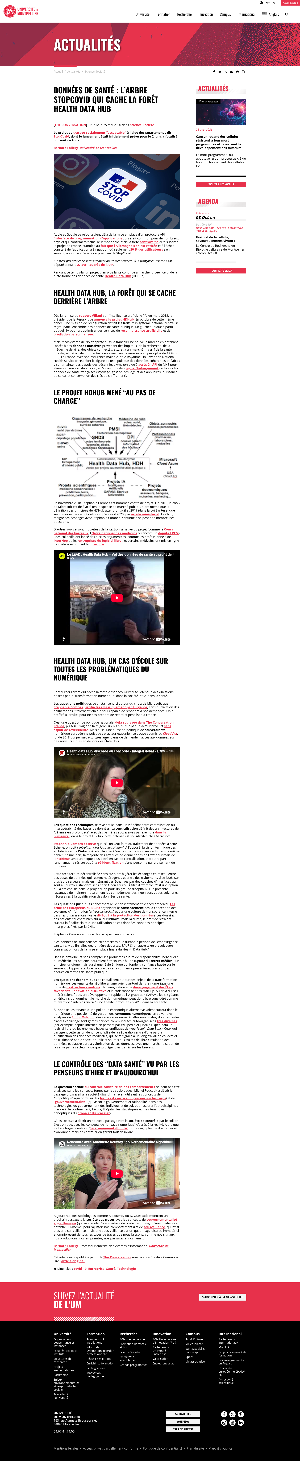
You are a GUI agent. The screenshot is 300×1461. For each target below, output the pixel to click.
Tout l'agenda (221, 271)
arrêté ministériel (145, 514)
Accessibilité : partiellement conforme (110, 1448)
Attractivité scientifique (127, 1358)
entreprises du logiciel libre (100, 540)
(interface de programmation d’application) (88, 238)
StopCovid (61, 136)
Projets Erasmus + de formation (232, 1353)
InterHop (61, 540)
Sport (189, 1357)
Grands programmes (133, 1365)
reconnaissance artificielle (141, 330)
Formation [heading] (96, 1334)
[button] (232, 72)
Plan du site (195, 1448)
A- (275, 2)
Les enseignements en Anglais (231, 1361)
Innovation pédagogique (95, 1374)
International (246, 14)
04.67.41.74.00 (64, 1431)
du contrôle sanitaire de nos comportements (120, 1087)
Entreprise (96, 1269)
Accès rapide (290, 2)
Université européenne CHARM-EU (232, 1371)
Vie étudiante (194, 1344)
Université (142, 14)
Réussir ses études (99, 1359)
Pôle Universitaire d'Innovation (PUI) (164, 1340)
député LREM (168, 533)
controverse (149, 242)
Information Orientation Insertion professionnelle (100, 1350)
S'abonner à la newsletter (223, 1297)
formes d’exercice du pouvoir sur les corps (133, 1098)
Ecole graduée (96, 1368)
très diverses (167, 1021)
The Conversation (117, 1257)
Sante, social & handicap (195, 1350)
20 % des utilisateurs (146, 249)
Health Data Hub (118, 276)
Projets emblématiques (64, 1368)
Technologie (126, 1269)
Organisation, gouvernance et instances (64, 1342)
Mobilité (224, 1347)
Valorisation (160, 1359)
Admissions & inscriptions (96, 1340)
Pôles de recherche (132, 1339)
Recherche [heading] (129, 1334)
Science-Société (142, 125)
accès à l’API (147, 364)
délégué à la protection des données (125, 915)
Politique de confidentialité (162, 1448)
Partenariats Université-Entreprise (161, 1350)
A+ (268, 2)
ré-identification (111, 862)
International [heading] (230, 1334)
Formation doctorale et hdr (133, 1345)
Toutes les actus (221, 184)
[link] (214, 72)
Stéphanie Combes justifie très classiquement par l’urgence (100, 707)
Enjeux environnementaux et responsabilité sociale (66, 1385)
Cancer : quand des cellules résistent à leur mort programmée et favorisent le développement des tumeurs (218, 142)
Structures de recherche (63, 1360)
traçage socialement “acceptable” (99, 132)
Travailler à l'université (61, 1396)
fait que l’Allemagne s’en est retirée (129, 246)
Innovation (206, 14)
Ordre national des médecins (114, 533)
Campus (225, 14)
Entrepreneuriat (163, 1363)
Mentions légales (66, 1448)
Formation (163, 14)
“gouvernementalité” (70, 1102)
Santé (110, 1269)
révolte (98, 544)
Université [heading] (63, 1334)
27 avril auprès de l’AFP (95, 265)
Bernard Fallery (66, 148)
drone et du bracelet (94, 1113)
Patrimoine (61, 1375)
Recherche (184, 14)
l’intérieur (62, 859)
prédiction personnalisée (73, 334)
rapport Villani (90, 315)
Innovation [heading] (162, 1334)
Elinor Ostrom (83, 1017)
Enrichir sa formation (100, 1363)
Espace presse (183, 1429)
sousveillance (154, 1227)
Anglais (274, 14)
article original (73, 1261)
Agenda (183, 1421)
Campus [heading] (193, 1334)
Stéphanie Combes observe (75, 844)
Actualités (183, 1414)
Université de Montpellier (98, 148)
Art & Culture (194, 1339)
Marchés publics (220, 1448)
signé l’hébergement (142, 368)
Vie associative (195, 1361)
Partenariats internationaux (228, 1340)
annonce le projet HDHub (114, 319)
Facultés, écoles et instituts (65, 1352)
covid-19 (80, 1269)
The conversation (70, 125)
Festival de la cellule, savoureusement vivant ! (215, 239)
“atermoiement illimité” (109, 1128)
